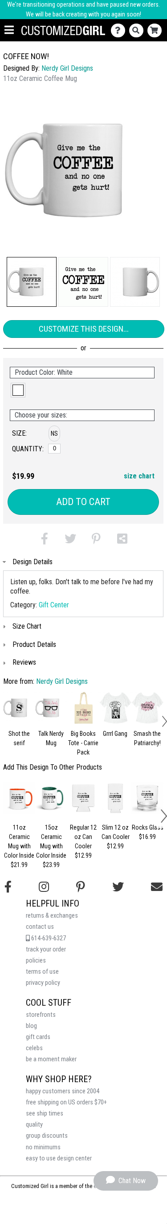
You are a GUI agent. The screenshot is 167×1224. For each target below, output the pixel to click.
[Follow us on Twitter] (118, 887)
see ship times (44, 1113)
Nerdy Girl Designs (67, 68)
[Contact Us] (120, 30)
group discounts (47, 1136)
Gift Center (54, 605)
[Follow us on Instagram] (44, 887)
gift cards (38, 1037)
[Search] (138, 30)
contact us (40, 927)
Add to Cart (83, 501)
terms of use (42, 971)
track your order (46, 949)
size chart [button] (139, 476)
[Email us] (157, 887)
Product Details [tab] (34, 644)
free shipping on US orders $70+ (66, 1102)
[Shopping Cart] (156, 30)
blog (31, 1026)
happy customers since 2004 (62, 1091)
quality (34, 1124)
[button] (31, 281)
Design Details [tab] (32, 562)
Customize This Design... (84, 329)
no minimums (43, 1147)
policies (36, 960)
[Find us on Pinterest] (80, 887)
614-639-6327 (48, 938)
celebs (34, 1048)
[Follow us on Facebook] (8, 887)
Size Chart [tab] (26, 626)
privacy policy (43, 983)
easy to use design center (59, 1158)
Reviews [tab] (24, 662)
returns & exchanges (52, 915)
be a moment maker (51, 1059)
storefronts (41, 1015)
